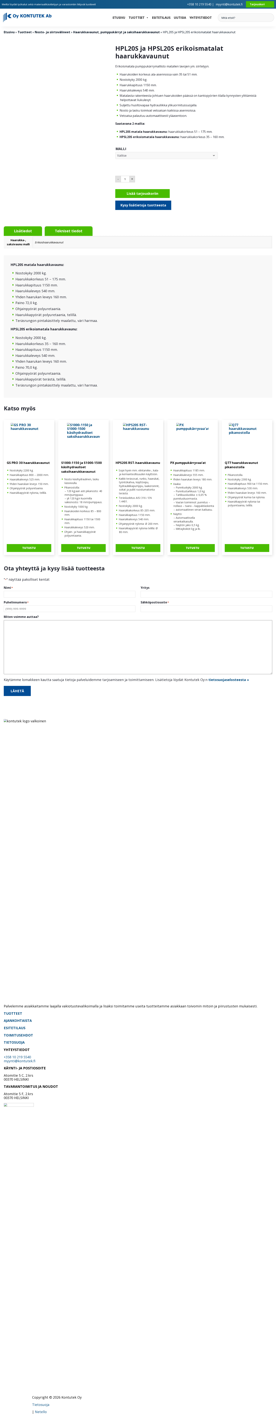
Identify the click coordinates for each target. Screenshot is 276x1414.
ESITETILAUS (14, 1028)
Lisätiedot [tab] (23, 230)
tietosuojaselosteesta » (228, 679)
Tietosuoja (40, 1404)
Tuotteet (137, 18)
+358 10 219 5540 (17, 1057)
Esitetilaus (161, 18)
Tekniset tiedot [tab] (68, 230)
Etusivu (119, 18)
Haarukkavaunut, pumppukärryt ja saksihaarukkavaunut (116, 32)
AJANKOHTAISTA (18, 1020)
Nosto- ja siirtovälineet (52, 32)
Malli (120, 148)
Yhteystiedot (200, 18)
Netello (41, 1411)
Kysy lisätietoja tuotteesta (143, 205)
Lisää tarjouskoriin (142, 193)
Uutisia (180, 18)
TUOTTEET (13, 1013)
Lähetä (17, 691)
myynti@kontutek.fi (229, 4)
